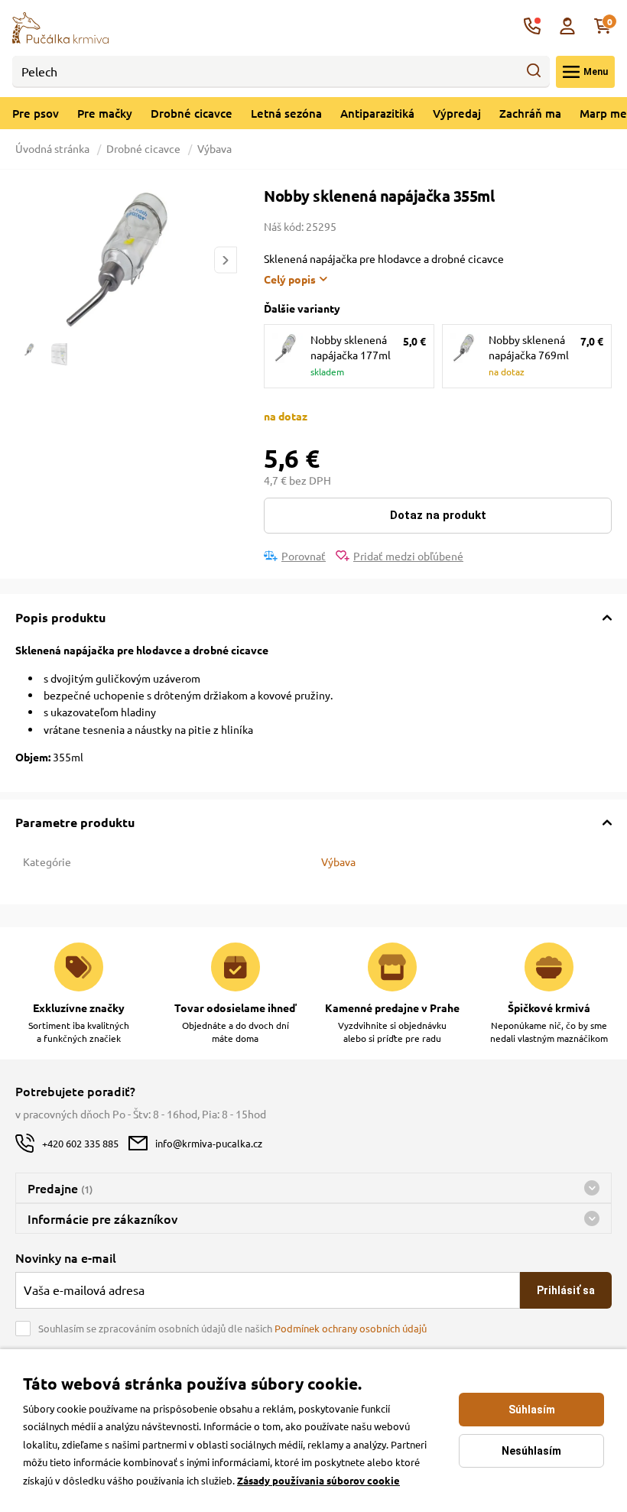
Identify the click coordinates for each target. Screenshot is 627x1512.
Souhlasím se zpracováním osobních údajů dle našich (232, 1328)
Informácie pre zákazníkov (102, 1218)
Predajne (60, 1187)
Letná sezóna (286, 113)
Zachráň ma (530, 113)
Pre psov (35, 113)
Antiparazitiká (377, 113)
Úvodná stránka (53, 148)
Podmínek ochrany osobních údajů (351, 1328)
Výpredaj (457, 113)
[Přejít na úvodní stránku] (60, 26)
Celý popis (290, 279)
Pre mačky (104, 113)
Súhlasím (531, 1409)
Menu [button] (595, 72)
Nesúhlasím (531, 1451)
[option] (126, 260)
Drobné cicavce (191, 113)
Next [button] (225, 260)
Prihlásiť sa (566, 1290)
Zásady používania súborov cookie (318, 1480)
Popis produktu (60, 617)
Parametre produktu (75, 822)
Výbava (214, 148)
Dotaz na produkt (438, 515)
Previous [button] (26, 260)
